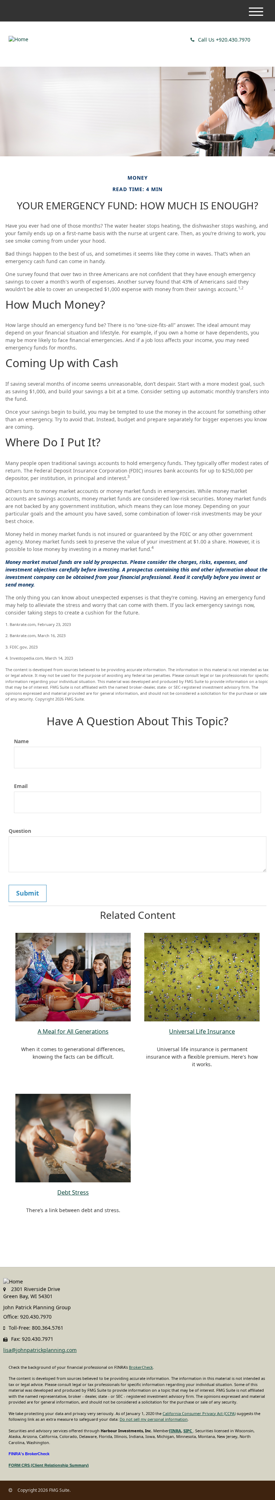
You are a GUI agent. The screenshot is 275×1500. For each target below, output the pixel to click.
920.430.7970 (224, 39)
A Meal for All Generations (73, 1031)
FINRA (175, 1430)
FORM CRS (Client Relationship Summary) (49, 1465)
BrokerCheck (141, 1367)
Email (21, 786)
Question (20, 830)
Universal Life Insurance (202, 1031)
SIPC (188, 1430)
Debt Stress (73, 1192)
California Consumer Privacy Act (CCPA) (199, 1413)
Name (21, 741)
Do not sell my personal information (154, 1419)
